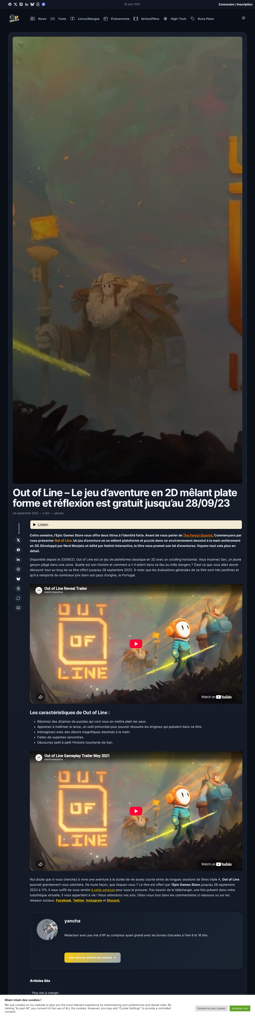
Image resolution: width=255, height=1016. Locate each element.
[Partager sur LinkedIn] (18, 559)
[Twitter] (15, 4)
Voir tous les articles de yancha (92, 957)
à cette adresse (103, 890)
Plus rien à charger (45, 993)
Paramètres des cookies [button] (212, 1008)
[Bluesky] (32, 4)
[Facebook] (10, 4)
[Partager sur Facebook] (18, 550)
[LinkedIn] (27, 4)
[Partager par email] (18, 608)
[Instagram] (21, 4)
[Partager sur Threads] (18, 588)
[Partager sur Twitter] (18, 540)
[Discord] (43, 4)
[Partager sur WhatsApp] (18, 598)
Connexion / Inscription (236, 4)
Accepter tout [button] (240, 1008)
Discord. (113, 900)
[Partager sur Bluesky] (18, 579)
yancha (72, 921)
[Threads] (38, 4)
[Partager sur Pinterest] (18, 569)
